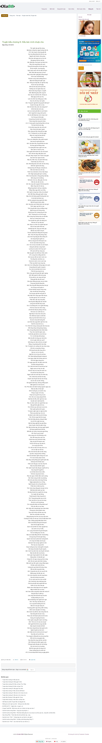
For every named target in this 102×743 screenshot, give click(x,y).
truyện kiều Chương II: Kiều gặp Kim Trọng (12, 697)
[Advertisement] (37, 30)
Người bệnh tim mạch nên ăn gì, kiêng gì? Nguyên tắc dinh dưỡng (88, 190)
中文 (57, 741)
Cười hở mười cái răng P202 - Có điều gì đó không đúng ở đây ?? (17, 719)
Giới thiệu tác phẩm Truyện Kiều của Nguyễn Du (13, 701)
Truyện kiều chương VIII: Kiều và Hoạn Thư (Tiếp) (14, 684)
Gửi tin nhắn (82, 36)
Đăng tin (90, 9)
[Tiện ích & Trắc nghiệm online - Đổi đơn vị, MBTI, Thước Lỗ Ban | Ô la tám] (89, 51)
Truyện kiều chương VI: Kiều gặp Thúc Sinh (12, 688)
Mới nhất (52, 9)
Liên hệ (77, 734)
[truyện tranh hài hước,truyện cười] (89, 98)
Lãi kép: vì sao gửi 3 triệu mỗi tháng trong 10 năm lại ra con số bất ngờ (88, 128)
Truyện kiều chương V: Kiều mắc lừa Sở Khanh (13, 690)
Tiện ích (98, 9)
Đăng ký (98, 1)
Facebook (81, 734)
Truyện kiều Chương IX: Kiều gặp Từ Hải (12, 682)
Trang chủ (44, 9)
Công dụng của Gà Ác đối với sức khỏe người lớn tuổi (89, 173)
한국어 (64, 741)
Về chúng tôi (71, 734)
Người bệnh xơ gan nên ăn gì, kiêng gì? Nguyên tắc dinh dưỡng (87, 223)
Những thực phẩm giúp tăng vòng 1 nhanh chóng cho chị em (88, 156)
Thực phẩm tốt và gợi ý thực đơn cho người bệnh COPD (88, 206)
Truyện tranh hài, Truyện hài (29, 15)
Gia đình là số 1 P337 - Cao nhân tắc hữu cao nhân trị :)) (15, 721)
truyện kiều (33, 659)
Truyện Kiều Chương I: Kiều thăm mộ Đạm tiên (13, 699)
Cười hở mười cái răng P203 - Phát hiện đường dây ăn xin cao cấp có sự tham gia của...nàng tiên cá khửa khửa (28, 712)
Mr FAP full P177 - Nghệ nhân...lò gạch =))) (12, 706)
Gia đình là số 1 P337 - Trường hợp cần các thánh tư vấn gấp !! (17, 717)
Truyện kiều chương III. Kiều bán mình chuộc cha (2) (14, 693)
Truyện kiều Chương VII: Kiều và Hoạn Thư (12, 686)
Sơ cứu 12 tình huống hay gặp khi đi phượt (88, 137)
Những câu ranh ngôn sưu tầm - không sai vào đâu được (15, 704)
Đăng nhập (92, 1)
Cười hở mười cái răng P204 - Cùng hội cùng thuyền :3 (15, 710)
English (49, 741)
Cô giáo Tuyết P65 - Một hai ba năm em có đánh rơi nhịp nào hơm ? (18, 708)
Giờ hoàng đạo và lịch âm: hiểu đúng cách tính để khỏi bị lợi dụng (88, 119)
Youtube (87, 734)
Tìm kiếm (81, 68)
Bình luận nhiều (81, 9)
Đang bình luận (61, 9)
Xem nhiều (71, 9)
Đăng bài (5, 15)
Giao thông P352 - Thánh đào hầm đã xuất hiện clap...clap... (16, 715)
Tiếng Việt (40, 741)
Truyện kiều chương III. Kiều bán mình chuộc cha (14, 695)
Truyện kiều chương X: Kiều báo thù (10, 679)
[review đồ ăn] (89, 79)
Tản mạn (18, 15)
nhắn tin (16, 659)
